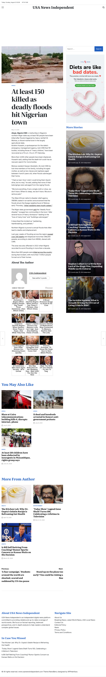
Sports (4, 544)
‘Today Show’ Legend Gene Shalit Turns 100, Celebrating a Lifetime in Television (47, 512)
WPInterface (72, 672)
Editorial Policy (60, 625)
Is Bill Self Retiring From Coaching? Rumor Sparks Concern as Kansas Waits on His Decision (16, 551)
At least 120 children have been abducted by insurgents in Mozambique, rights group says (16, 456)
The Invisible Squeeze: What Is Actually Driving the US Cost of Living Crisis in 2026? (83, 303)
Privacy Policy (60, 630)
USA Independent (37, 272)
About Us (58, 617)
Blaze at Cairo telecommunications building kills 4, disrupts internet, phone (14, 418)
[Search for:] (80, 49)
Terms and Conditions (63, 632)
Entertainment (37, 505)
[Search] (103, 7)
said (35, 210)
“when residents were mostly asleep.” (38, 205)
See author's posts (39, 278)
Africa (13, 85)
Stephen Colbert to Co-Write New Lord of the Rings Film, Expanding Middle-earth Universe (85, 266)
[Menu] (3, 7)
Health (4, 505)
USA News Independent (53, 7)
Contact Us (59, 622)
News (57, 627)
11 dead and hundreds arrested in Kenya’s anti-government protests (46, 417)
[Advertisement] (53, 29)
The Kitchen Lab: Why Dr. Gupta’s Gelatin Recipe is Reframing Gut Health (15, 511)
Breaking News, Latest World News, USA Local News (75, 620)
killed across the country (42, 252)
